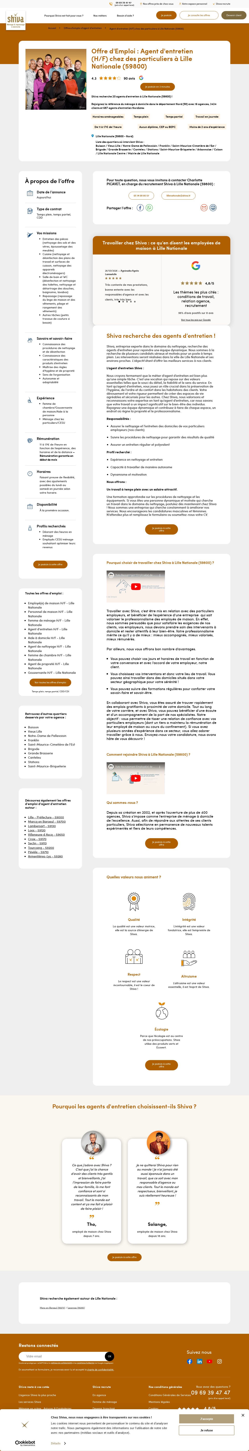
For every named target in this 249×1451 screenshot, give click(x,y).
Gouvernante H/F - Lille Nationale (52, 672)
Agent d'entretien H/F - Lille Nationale (47, 631)
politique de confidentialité (61, 1363)
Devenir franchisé (104, 1408)
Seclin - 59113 (37, 843)
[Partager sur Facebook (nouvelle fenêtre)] (140, 208)
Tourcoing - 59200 (41, 848)
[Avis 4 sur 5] (131, 302)
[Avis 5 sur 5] (135, 302)
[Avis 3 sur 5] (127, 302)
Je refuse (206, 1430)
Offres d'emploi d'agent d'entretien (83, 28)
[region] (127, 288)
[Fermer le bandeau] (243, 1415)
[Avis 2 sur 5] (123, 302)
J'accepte (206, 1419)
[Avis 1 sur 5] (119, 302)
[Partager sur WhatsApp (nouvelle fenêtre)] (149, 208)
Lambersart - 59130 (42, 826)
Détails (55, 1443)
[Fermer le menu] (1, 15)
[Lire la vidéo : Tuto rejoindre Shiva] (136, 778)
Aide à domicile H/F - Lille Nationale (46, 640)
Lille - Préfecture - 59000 (46, 817)
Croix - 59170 (37, 839)
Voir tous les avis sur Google (196, 319)
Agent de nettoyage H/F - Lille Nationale (49, 648)
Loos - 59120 (37, 830)
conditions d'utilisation (86, 1363)
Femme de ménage (105, 1402)
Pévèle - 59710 (38, 852)
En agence (99, 1395)
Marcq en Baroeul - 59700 (47, 821)
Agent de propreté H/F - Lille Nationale (48, 666)
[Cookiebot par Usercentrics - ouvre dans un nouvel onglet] (25, 1443)
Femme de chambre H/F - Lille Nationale (49, 657)
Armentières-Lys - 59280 (45, 856)
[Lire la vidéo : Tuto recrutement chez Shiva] (136, 587)
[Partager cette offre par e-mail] (204, 208)
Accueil (52, 28)
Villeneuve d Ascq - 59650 (46, 834)
